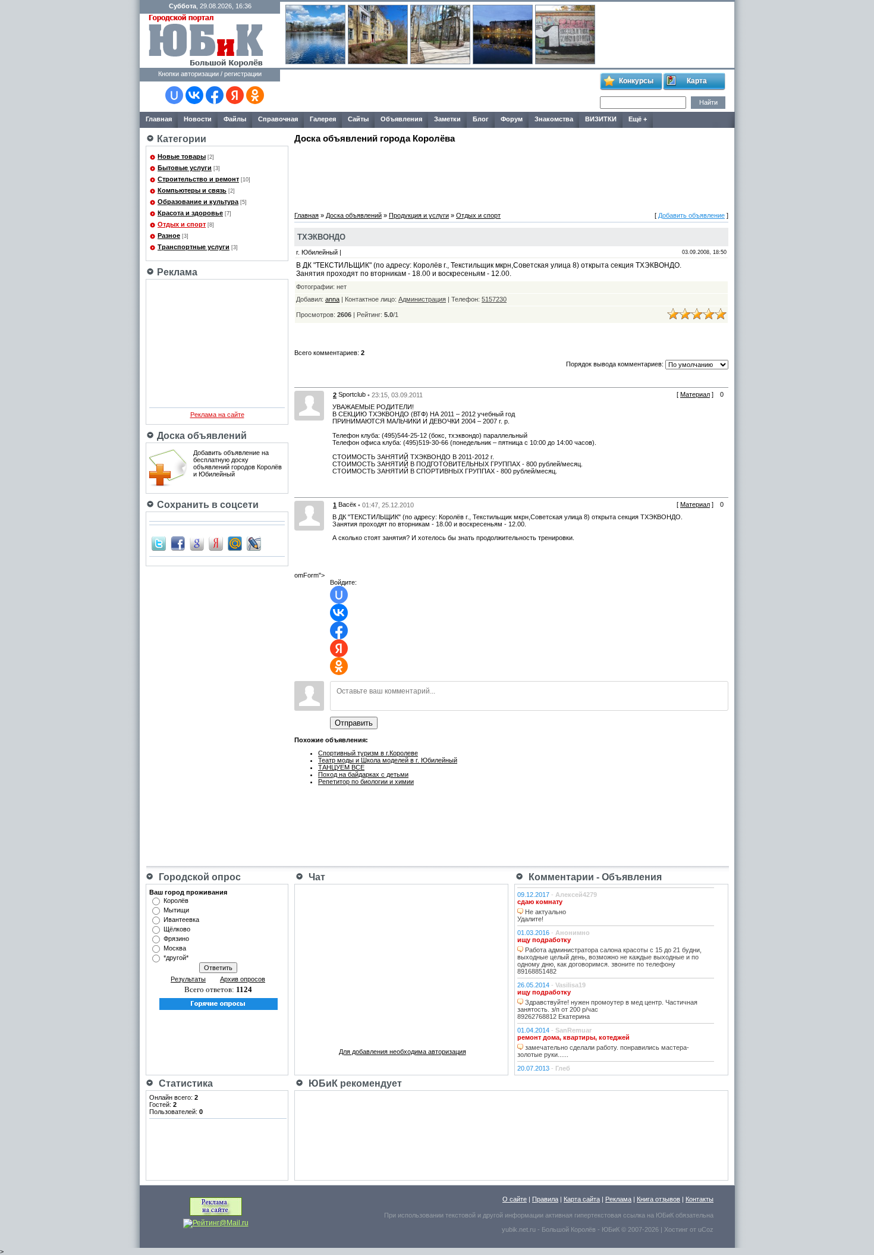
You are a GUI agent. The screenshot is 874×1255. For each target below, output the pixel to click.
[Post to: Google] (196, 543)
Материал (695, 394)
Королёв (176, 900)
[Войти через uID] (174, 95)
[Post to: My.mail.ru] (234, 543)
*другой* (176, 957)
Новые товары (182, 156)
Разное (169, 235)
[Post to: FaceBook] (177, 543)
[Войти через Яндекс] (235, 95)
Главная (306, 215)
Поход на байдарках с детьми (363, 774)
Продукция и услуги (419, 215)
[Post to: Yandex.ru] (215, 543)
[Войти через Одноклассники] (255, 95)
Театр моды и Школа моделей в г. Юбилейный (387, 760)
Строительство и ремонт (198, 179)
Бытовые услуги (185, 167)
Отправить (354, 723)
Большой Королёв (569, 1229)
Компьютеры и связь (192, 190)
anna (332, 299)
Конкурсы (636, 81)
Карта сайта (582, 1199)
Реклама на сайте (217, 414)
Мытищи (176, 910)
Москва (175, 948)
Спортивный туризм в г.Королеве (368, 753)
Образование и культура (198, 201)
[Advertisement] (439, 91)
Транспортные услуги (193, 246)
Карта (697, 81)
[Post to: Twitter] (158, 543)
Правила (545, 1199)
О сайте (514, 1199)
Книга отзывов (658, 1199)
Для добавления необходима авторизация (402, 1051)
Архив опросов (242, 979)
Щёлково (177, 929)
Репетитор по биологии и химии (366, 781)
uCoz (705, 1229)
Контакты (699, 1199)
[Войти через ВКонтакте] (194, 95)
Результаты (188, 979)
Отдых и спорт (182, 224)
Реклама (618, 1199)
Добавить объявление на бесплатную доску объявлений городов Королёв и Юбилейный (237, 463)
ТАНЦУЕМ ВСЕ (341, 767)
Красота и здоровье (190, 213)
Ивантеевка (181, 919)
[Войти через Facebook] (215, 95)
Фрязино (176, 938)
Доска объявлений (354, 215)
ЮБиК (665, 1215)
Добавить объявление (691, 215)
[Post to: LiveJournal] (253, 543)
